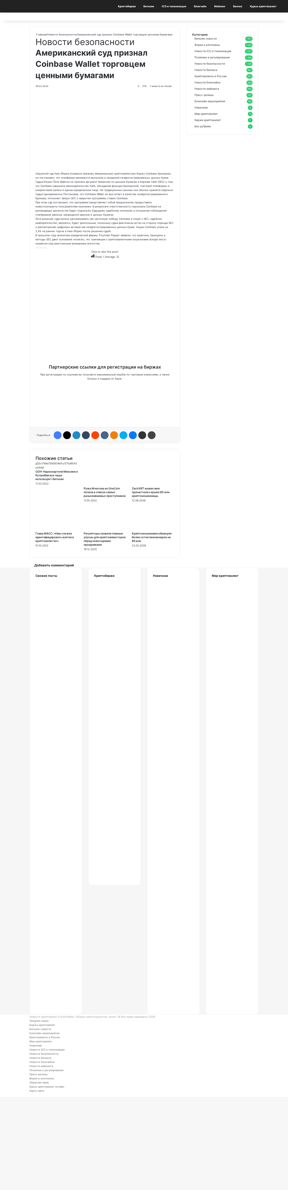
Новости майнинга (207, 88)
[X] (67, 435)
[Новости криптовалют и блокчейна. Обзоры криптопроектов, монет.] (27, 6)
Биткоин (148, 6)
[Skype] (123, 435)
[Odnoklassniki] (114, 435)
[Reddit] (95, 435)
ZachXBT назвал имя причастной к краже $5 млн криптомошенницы (150, 492)
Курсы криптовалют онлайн (46, 1086)
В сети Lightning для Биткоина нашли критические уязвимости (50, 646)
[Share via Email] (142, 435)
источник (41, 247)
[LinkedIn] (76, 435)
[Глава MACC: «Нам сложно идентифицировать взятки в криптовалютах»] (56, 529)
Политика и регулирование (212, 57)
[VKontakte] (105, 435)
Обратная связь (39, 1082)
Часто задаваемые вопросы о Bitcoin (168, 942)
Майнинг (220, 6)
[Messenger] (133, 435)
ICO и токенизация (174, 6)
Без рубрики (203, 126)
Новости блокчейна (207, 82)
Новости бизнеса (206, 69)
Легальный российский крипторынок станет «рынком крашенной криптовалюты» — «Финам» (53, 737)
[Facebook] (58, 435)
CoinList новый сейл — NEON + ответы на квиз (223, 866)
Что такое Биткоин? (165, 980)
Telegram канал (39, 1020)
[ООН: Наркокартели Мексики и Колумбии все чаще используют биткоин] (56, 467)
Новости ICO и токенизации (213, 51)
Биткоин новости (206, 38)
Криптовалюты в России (210, 76)
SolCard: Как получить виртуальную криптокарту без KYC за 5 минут (227, 607)
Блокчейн (200, 6)
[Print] (152, 435)
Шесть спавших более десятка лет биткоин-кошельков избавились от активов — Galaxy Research (49, 962)
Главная (40, 34)
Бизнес (237, 6)
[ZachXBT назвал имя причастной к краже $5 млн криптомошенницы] (153, 484)
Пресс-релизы (204, 95)
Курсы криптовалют (263, 6)
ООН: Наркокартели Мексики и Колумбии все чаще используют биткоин (56, 475)
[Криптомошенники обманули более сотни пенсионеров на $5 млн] (153, 529)
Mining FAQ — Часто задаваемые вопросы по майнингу (168, 904)
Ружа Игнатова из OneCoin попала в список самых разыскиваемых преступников (105, 492)
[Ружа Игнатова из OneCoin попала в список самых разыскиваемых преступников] (105, 484)
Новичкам (201, 107)
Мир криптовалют (206, 113)
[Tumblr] (86, 435)
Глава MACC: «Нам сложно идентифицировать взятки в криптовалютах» (54, 537)
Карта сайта (36, 1090)
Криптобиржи (127, 6)
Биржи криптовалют (208, 120)
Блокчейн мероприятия (210, 101)
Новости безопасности (61, 34)
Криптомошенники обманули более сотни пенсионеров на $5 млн (151, 537)
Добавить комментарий (54, 565)
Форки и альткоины (207, 44)
